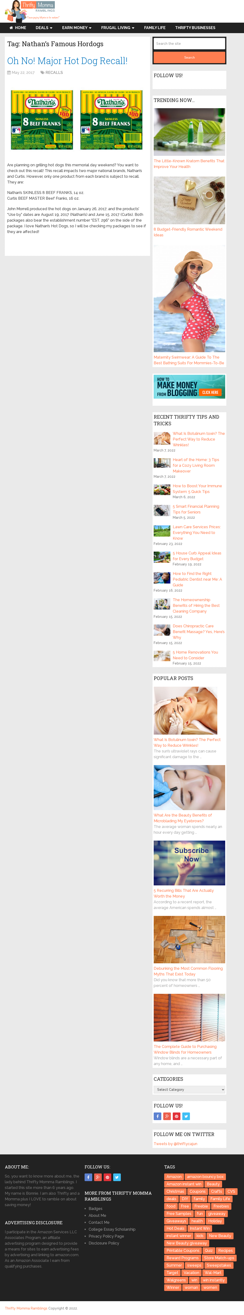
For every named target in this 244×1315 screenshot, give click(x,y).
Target (172, 1272)
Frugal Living (115, 27)
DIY (185, 1199)
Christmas (175, 1191)
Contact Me (99, 1222)
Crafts (216, 1191)
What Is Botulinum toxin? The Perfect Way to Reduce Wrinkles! (199, 439)
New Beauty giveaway (187, 1243)
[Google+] (167, 1116)
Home (20, 27)
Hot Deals (175, 1228)
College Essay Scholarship (112, 1229)
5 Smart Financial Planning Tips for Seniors (196, 509)
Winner (173, 1287)
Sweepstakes (219, 1265)
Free (185, 1206)
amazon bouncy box (205, 1176)
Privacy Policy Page (106, 1236)
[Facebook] (157, 1116)
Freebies (221, 1206)
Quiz (209, 1250)
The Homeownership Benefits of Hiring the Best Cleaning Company (196, 606)
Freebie (201, 1206)
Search (189, 57)
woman (191, 1287)
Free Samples (179, 1213)
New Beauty (220, 1236)
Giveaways (176, 1221)
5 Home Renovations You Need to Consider (195, 655)
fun (200, 1213)
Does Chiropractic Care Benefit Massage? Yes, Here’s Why (199, 632)
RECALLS (54, 72)
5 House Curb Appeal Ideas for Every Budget (197, 556)
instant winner (179, 1236)
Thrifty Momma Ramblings (26, 1308)
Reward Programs (183, 1258)
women (210, 1287)
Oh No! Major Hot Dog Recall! (67, 60)
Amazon (174, 1176)
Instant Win (200, 1228)
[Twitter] (186, 1116)
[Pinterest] (176, 1116)
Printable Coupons (183, 1250)
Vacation (191, 1272)
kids (200, 1236)
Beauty (213, 1184)
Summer (174, 1265)
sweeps (194, 1265)
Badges (95, 1208)
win (194, 1280)
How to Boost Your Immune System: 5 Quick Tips (197, 489)
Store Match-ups (219, 1258)
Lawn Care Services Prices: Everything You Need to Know (197, 533)
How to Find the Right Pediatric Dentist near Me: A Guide (197, 579)
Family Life (155, 27)
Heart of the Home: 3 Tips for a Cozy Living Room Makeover (196, 465)
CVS (231, 1191)
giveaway (216, 1213)
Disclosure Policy (104, 1243)
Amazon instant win (184, 1184)
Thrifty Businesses (195, 27)
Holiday (215, 1221)
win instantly (214, 1280)
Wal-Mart (213, 1272)
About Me (97, 1215)
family (199, 1199)
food (171, 1206)
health (197, 1221)
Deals (42, 27)
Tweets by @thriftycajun (175, 1144)
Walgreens (176, 1280)
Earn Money (74, 27)
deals (171, 1199)
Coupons (198, 1191)
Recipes (225, 1250)
